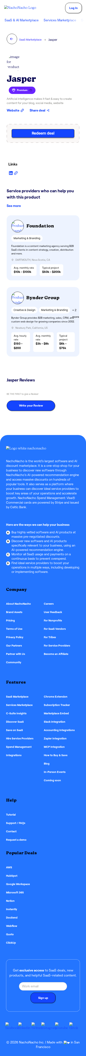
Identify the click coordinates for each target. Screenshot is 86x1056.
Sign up (43, 998)
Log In (73, 8)
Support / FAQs (15, 823)
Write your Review (31, 405)
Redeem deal (43, 133)
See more (14, 206)
